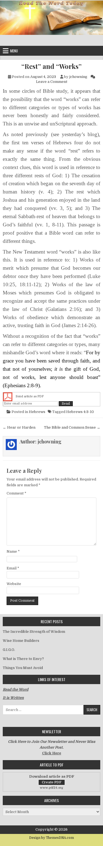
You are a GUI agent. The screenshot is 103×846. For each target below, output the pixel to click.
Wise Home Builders (21, 641)
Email (13, 568)
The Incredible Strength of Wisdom (34, 631)
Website (14, 584)
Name (13, 551)
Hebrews (37, 412)
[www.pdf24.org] (7, 396)
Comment (16, 493)
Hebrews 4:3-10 (80, 412)
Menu (14, 51)
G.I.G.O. (9, 650)
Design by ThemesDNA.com (51, 838)
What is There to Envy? (23, 659)
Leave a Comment (51, 82)
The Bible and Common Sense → (72, 427)
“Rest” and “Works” (51, 66)
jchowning (78, 77)
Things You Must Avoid (23, 668)
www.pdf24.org (51, 787)
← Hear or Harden (19, 427)
